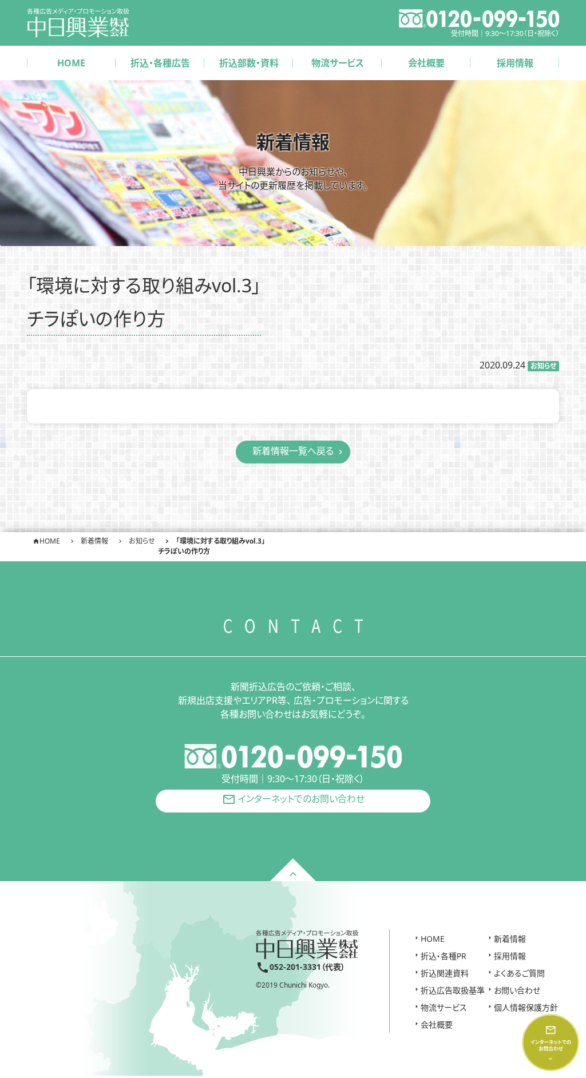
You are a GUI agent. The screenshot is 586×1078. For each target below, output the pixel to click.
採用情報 (515, 63)
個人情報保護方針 (526, 1007)
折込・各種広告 (160, 63)
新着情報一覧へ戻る (293, 451)
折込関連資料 (445, 973)
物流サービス (337, 63)
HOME (71, 63)
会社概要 (426, 63)
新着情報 (510, 938)
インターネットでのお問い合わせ (293, 799)
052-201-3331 (295, 966)
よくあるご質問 (519, 973)
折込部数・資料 (249, 63)
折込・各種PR (443, 955)
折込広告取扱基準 (453, 990)
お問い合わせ (517, 990)
